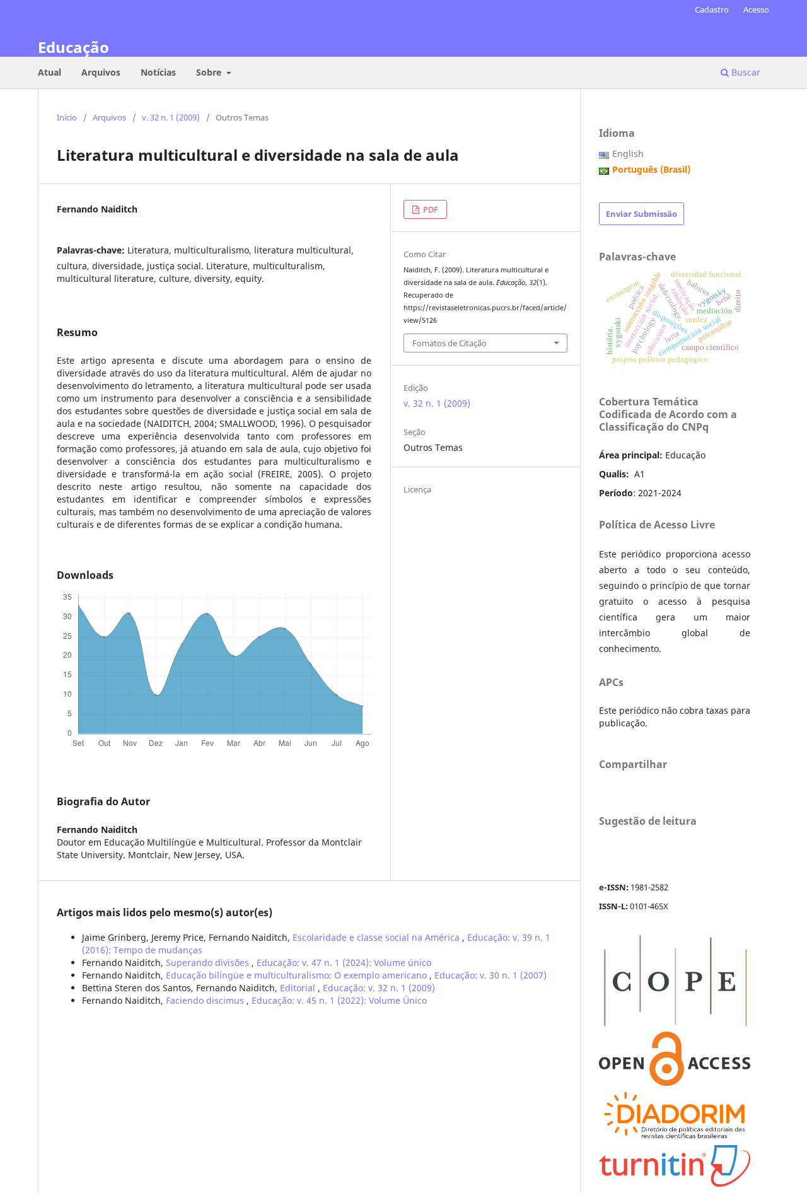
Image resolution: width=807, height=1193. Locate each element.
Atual (49, 72)
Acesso (756, 9)
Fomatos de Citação (449, 343)
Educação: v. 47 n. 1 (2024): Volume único (344, 963)
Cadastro (712, 9)
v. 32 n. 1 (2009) (171, 117)
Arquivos (100, 72)
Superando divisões (209, 963)
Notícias (158, 72)
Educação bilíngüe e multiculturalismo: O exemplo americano (297, 975)
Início (67, 117)
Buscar (744, 72)
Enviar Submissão (641, 213)
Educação (73, 47)
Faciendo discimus (206, 1000)
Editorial (299, 988)
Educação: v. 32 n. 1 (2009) (379, 988)
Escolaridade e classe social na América (377, 937)
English (628, 154)
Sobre (210, 72)
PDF (429, 209)
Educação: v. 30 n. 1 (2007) (490, 975)
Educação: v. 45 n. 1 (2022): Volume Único (339, 1000)
